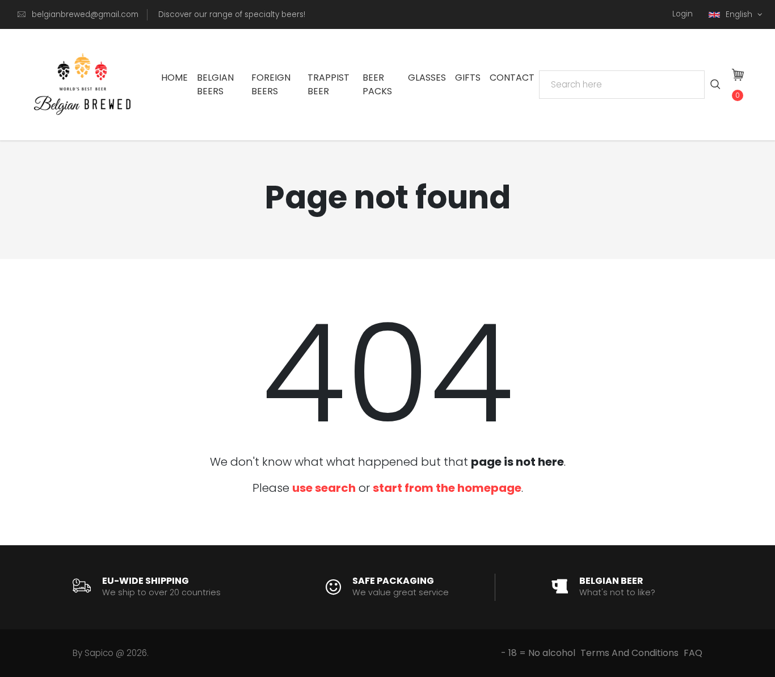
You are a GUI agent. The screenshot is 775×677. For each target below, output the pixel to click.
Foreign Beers (270, 84)
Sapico (99, 653)
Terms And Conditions (629, 652)
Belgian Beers (215, 84)
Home (174, 77)
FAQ (693, 652)
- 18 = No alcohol (538, 652)
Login (682, 14)
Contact (512, 77)
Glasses (427, 77)
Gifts (468, 77)
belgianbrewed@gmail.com (85, 14)
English (740, 14)
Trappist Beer (328, 84)
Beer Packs (377, 84)
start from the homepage (447, 488)
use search (324, 488)
